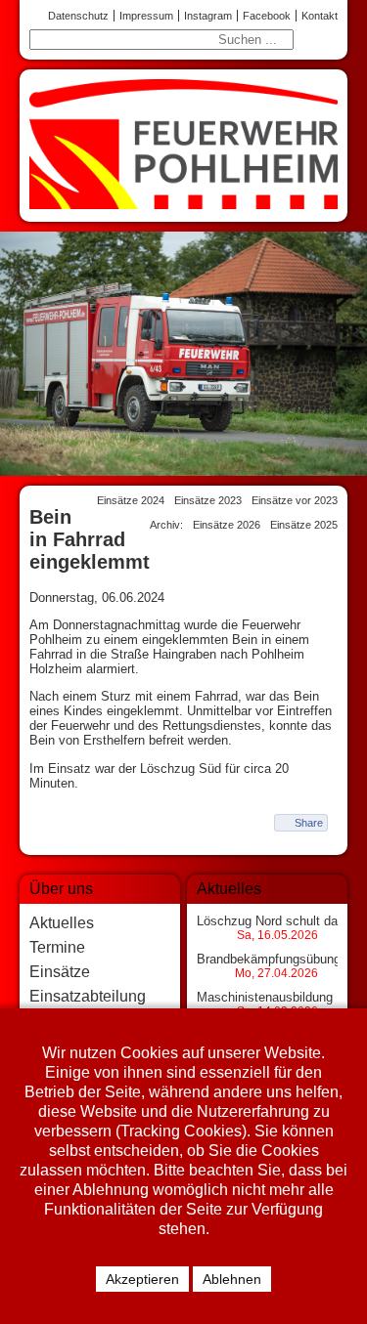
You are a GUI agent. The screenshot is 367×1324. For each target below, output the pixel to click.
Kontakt (319, 15)
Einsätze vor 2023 (295, 500)
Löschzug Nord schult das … (279, 921)
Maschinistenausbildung (265, 997)
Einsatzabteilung (87, 996)
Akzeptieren (142, 1279)
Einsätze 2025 (304, 525)
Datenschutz (78, 15)
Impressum (146, 15)
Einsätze (59, 971)
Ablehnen (232, 1279)
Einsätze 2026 (226, 525)
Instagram (208, 15)
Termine (57, 947)
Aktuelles (61, 923)
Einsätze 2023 (208, 500)
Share (309, 823)
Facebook (267, 15)
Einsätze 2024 (130, 500)
